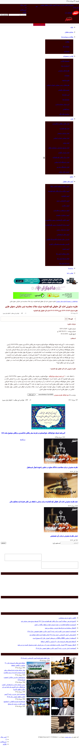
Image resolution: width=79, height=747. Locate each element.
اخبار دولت (66, 143)
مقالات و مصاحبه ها (67, 37)
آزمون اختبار (65, 249)
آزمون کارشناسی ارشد (63, 201)
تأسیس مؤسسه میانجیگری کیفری (59, 244)
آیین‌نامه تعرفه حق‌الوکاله (56, 376)
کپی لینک (31, 394)
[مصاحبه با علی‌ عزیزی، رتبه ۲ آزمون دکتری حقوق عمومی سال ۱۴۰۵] (38, 715)
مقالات (67, 42)
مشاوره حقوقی (69, 32)
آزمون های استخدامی (63, 234)
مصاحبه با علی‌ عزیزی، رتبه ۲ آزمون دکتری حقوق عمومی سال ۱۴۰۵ (55, 648)
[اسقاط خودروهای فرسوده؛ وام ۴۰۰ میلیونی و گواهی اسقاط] (38, 678)
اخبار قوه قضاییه (64, 128)
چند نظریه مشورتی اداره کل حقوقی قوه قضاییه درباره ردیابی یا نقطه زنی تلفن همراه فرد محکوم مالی (44, 501)
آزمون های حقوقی (68, 181)
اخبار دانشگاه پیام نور (63, 167)
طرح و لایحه (65, 80)
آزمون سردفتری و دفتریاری (61, 210)
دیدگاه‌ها (22, 440)
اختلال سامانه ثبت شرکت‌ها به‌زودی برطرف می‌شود (60, 628)
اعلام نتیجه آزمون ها (63, 258)
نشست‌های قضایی (63, 90)
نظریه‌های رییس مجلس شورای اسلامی (57, 85)
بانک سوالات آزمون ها (62, 254)
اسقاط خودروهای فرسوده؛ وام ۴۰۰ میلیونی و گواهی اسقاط (58, 641)
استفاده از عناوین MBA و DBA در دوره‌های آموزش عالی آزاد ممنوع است (54, 638)
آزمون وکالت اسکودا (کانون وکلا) (59, 186)
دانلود (71, 177)
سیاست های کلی (64, 114)
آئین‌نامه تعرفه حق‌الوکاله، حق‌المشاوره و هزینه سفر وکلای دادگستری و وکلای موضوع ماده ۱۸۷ (33, 433)
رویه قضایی (66, 109)
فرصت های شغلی (64, 172)
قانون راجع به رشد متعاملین (67, 618)
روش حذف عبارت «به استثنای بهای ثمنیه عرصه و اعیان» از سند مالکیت (14, 671)
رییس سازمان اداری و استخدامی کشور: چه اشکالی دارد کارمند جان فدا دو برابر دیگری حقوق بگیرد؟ (13, 687)
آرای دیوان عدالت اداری (62, 104)
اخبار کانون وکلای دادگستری (60, 124)
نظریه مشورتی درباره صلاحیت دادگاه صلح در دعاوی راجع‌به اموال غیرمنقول (52, 467)
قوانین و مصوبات (68, 56)
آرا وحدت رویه (65, 66)
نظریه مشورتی (58, 395)
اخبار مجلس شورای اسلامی (61, 138)
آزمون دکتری (65, 205)
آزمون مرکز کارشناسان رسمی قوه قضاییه (57, 225)
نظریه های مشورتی (63, 71)
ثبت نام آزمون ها (64, 263)
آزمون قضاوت (65, 196)
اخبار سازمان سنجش (63, 133)
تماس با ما (70, 273)
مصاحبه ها (66, 46)
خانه (72, 27)
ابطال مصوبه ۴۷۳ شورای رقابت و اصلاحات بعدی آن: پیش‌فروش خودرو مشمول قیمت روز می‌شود (46, 645)
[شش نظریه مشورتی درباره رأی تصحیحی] (61, 532)
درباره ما (70, 268)
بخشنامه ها (66, 99)
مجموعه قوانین (65, 61)
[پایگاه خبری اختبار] (75, 15)
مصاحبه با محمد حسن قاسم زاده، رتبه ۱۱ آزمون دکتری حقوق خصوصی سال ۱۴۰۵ (51, 631)
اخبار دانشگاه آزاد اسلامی (61, 162)
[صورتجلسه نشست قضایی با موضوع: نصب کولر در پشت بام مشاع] (62, 733)
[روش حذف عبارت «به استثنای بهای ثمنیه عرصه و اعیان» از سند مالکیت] (62, 697)
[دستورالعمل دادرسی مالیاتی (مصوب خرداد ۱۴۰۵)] (38, 697)
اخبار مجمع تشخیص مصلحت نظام (58, 148)
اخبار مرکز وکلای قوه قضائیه (61, 157)
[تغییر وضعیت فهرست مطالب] (65, 319)
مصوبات (66, 75)
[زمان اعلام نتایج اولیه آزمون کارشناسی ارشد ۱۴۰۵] (62, 674)
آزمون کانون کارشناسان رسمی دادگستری (57, 220)
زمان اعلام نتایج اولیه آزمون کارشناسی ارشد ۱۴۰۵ (35, 658)
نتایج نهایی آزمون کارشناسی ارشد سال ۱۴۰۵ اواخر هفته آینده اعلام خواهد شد (52, 635)
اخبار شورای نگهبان (63, 152)
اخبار (71, 119)
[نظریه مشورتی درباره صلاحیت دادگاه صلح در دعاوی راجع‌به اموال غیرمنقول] (61, 463)
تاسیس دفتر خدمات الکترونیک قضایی (57, 239)
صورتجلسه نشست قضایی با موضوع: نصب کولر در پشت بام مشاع (14, 702)
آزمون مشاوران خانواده (62, 215)
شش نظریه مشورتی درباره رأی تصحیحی (64, 536)
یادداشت (66, 51)
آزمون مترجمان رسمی (63, 230)
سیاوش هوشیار (68, 737)
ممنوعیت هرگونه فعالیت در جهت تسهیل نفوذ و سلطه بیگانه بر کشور (54, 625)
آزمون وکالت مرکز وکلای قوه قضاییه (58, 191)
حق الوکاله (66, 395)
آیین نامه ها (65, 95)
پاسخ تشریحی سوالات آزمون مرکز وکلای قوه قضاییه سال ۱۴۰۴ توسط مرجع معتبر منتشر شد (48, 621)
